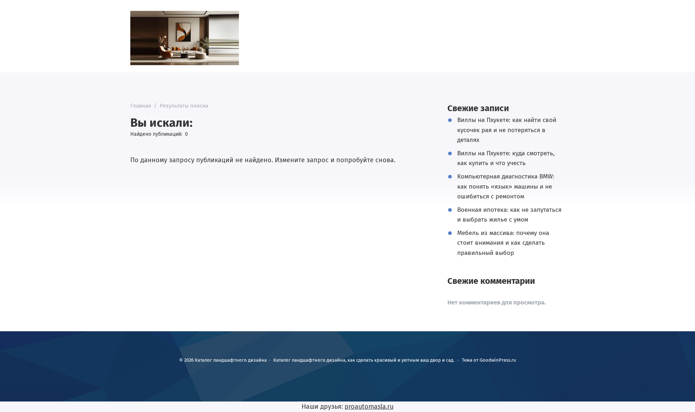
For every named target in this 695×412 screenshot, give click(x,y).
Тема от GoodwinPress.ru (489, 360)
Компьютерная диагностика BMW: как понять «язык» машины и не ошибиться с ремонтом (505, 186)
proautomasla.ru (369, 407)
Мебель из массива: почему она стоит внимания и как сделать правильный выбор (503, 242)
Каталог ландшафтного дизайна (184, 38)
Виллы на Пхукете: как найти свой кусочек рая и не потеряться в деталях (506, 129)
